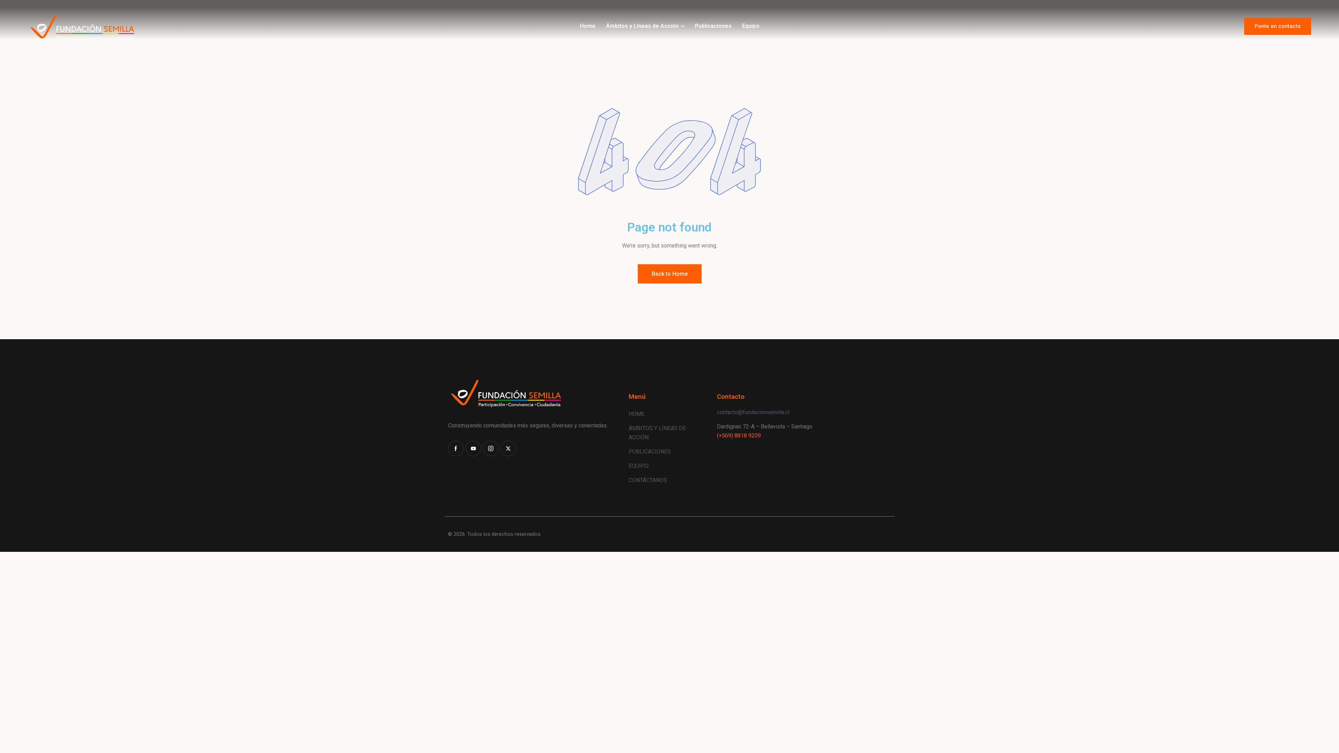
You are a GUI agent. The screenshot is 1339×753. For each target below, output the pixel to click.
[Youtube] (473, 448)
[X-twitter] (508, 448)
